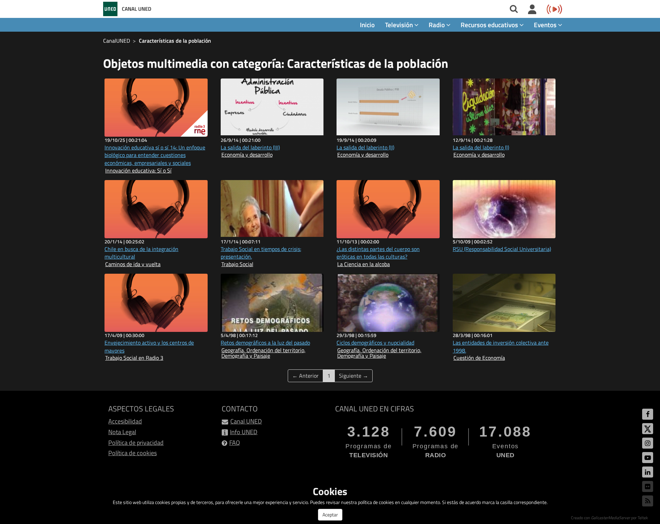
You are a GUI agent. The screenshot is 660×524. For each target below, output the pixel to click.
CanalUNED (116, 40)
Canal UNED (246, 421)
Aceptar (330, 514)
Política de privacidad (136, 442)
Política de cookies (132, 453)
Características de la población (175, 40)
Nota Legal (122, 432)
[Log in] (532, 10)
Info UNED (243, 432)
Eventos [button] (546, 25)
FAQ (234, 442)
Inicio (367, 25)
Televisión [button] (399, 25)
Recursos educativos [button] (490, 25)
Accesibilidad (125, 421)
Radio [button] (437, 25)
